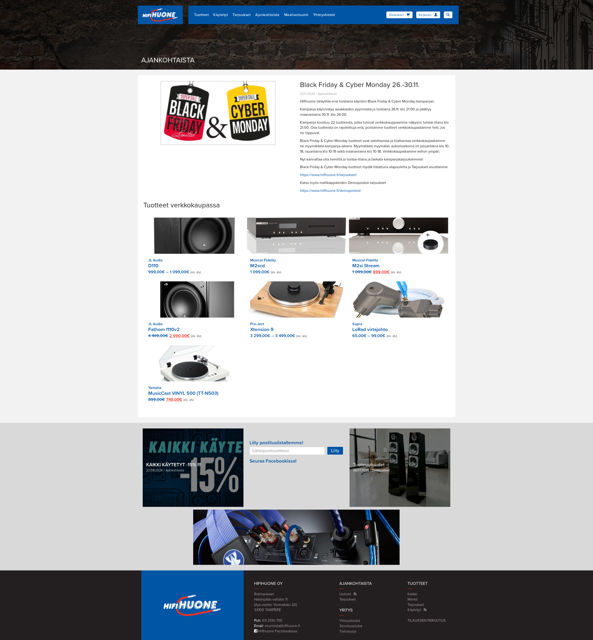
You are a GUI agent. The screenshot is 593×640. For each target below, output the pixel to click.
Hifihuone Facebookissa (277, 631)
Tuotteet (201, 15)
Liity (335, 450)
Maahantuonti (296, 15)
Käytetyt (220, 15)
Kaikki (412, 594)
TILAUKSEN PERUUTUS (426, 620)
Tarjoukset (242, 15)
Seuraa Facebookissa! (272, 461)
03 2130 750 (272, 620)
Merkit (412, 599)
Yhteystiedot (324, 15)
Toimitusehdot (350, 626)
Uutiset (345, 594)
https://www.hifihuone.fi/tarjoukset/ (328, 175)
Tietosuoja (347, 631)
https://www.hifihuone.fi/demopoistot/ (330, 190)
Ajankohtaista (267, 15)
